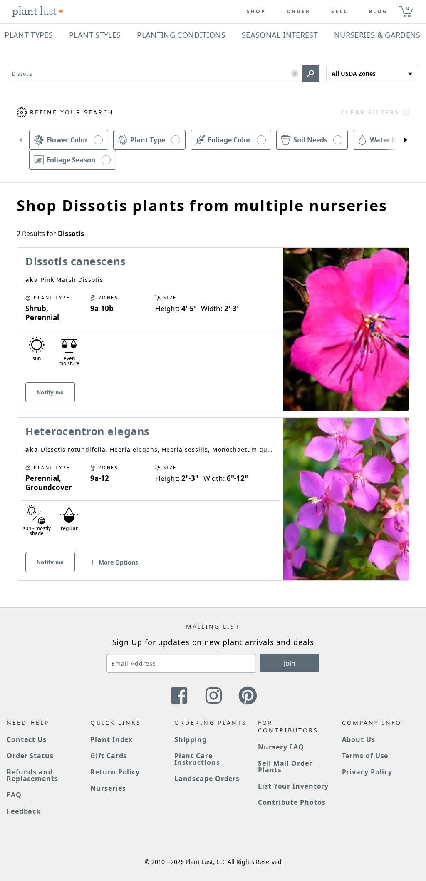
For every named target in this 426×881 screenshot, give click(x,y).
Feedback (24, 811)
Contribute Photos (291, 802)
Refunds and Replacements (32, 775)
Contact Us (27, 739)
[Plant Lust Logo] (37, 11)
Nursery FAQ (281, 747)
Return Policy (115, 771)
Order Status (30, 755)
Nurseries (108, 788)
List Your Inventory (293, 786)
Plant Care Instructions (197, 759)
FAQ (14, 794)
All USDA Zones (354, 73)
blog (378, 11)
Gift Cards (108, 755)
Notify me (50, 392)
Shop (256, 11)
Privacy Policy (367, 771)
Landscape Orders (207, 778)
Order (298, 11)
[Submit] (310, 73)
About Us (358, 739)
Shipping (190, 739)
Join (289, 663)
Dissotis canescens (75, 261)
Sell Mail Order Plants (285, 766)
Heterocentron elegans (87, 431)
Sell (339, 11)
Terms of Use (365, 755)
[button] (294, 74)
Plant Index (111, 739)
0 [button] (407, 8)
